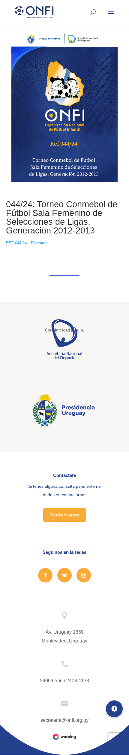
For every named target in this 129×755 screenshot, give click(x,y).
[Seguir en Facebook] (45, 575)
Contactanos (65, 515)
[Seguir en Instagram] (83, 575)
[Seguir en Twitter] (64, 575)
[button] (114, 708)
